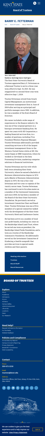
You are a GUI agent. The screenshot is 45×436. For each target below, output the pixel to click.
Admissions (5, 297)
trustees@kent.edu (10, 373)
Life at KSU (5, 308)
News (4, 313)
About (4, 292)
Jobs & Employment (8, 306)
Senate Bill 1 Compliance (9, 347)
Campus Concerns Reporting (11, 343)
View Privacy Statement (18, 432)
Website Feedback (8, 333)
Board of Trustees (22, 10)
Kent (6, 24)
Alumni (4, 299)
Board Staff (15, 263)
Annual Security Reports (9, 340)
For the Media (6, 330)
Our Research (6, 315)
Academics (5, 294)
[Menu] (39, 3)
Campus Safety (7, 304)
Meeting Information (18, 256)
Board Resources (17, 267)
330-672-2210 (7, 366)
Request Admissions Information (12, 328)
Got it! (37, 429)
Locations (5, 311)
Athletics (5, 301)
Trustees (14, 260)
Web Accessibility (7, 350)
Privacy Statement (8, 345)
